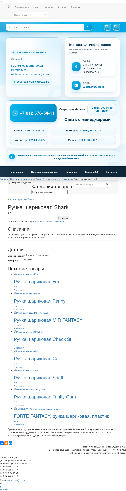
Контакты (75, 7)
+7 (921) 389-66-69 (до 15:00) (101, 109)
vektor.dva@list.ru (93, 87)
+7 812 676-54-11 (37, 113)
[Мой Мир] (10, 443)
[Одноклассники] (6, 443)
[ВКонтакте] (2, 443)
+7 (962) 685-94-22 (34, 140)
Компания (48, 7)
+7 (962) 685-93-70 (87, 140)
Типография (16, 172)
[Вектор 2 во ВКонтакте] (107, 27)
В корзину (63, 217)
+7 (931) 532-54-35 (33, 130)
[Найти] (88, 27)
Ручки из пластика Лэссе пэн (49, 221)
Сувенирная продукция (26, 7)
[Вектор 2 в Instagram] (116, 27)
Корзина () (91, 172)
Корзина (62, 7)
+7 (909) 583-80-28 (90, 130)
